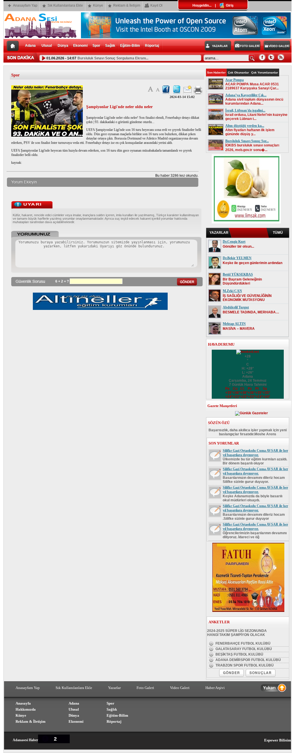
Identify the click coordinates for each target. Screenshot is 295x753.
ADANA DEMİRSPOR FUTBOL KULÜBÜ (248, 660)
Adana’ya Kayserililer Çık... (245, 95)
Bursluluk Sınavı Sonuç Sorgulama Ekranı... (112, 58)
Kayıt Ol (156, 5)
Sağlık (110, 46)
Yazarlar (114, 688)
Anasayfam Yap (25, 5)
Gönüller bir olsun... (238, 246)
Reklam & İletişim (126, 5)
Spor (96, 46)
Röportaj (152, 46)
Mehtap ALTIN (234, 324)
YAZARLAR (218, 233)
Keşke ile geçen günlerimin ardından (252, 263)
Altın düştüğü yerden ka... (244, 126)
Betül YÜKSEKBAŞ (238, 274)
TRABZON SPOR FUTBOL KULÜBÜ (244, 665)
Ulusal (47, 46)
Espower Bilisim (277, 740)
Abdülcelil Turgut (236, 307)
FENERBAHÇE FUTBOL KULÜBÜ (243, 643)
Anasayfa (23, 703)
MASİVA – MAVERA (239, 329)
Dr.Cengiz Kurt (234, 242)
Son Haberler (216, 72)
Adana (31, 46)
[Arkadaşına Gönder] (187, 93)
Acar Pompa (234, 80)
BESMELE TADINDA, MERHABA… (251, 312)
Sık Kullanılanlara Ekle (65, 5)
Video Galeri (180, 688)
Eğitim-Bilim (130, 46)
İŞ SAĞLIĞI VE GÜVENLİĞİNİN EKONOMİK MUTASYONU (247, 298)
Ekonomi (80, 46)
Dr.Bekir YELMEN (237, 258)
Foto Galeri (145, 688)
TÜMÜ (278, 233)
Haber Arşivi (215, 688)
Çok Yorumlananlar (264, 72)
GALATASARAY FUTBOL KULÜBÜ (243, 649)
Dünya (63, 46)
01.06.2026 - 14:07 (61, 58)
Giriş (229, 5)
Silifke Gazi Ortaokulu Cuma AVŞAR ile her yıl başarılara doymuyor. (255, 453)
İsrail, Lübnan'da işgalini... (245, 110)
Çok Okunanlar (238, 72)
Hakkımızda (26, 709)
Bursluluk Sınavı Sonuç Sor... (247, 141)
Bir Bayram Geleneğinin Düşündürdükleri (242, 281)
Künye (98, 5)
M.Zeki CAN (232, 291)
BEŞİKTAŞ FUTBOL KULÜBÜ (239, 654)
